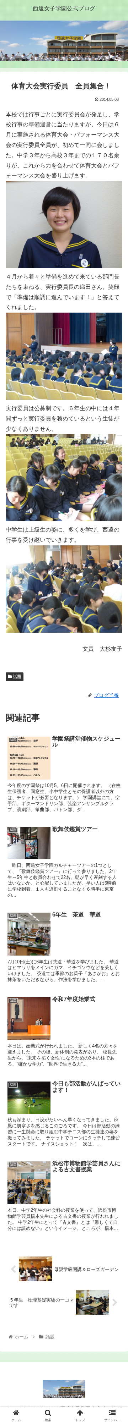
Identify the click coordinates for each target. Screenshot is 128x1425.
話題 (16, 676)
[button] (114, 900)
